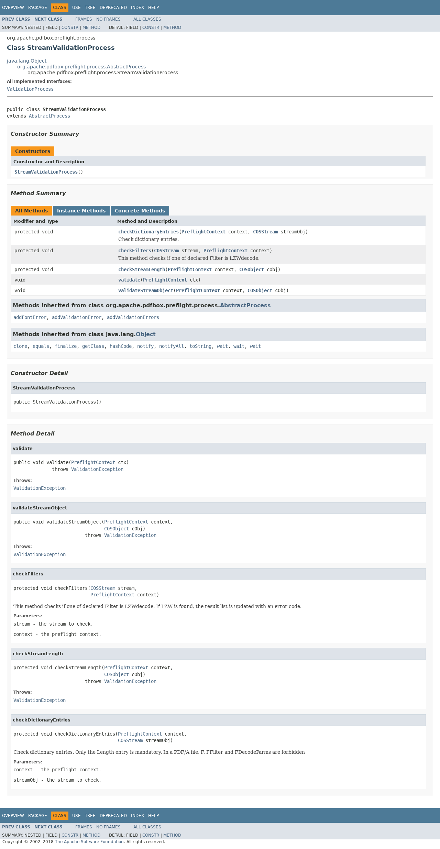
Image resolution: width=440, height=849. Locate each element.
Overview (13, 7)
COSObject (251, 269)
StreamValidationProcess (46, 172)
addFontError (29, 317)
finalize (66, 346)
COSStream (265, 231)
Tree (90, 7)
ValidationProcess (30, 89)
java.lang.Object (26, 61)
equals (41, 346)
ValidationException (97, 469)
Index (137, 7)
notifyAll (171, 346)
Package (37, 7)
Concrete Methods (140, 210)
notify (145, 346)
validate (129, 280)
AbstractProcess (49, 116)
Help (153, 7)
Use (76, 7)
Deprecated (113, 7)
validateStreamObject (145, 290)
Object (146, 334)
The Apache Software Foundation (89, 841)
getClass (93, 346)
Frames (83, 19)
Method (91, 27)
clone (20, 346)
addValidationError (76, 317)
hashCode (121, 346)
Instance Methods (81, 210)
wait (222, 346)
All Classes (147, 19)
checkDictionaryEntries (148, 231)
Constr (70, 27)
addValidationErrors (133, 317)
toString (200, 346)
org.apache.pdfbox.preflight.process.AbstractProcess (81, 66)
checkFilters (134, 250)
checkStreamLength (141, 269)
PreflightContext (204, 231)
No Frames (108, 19)
